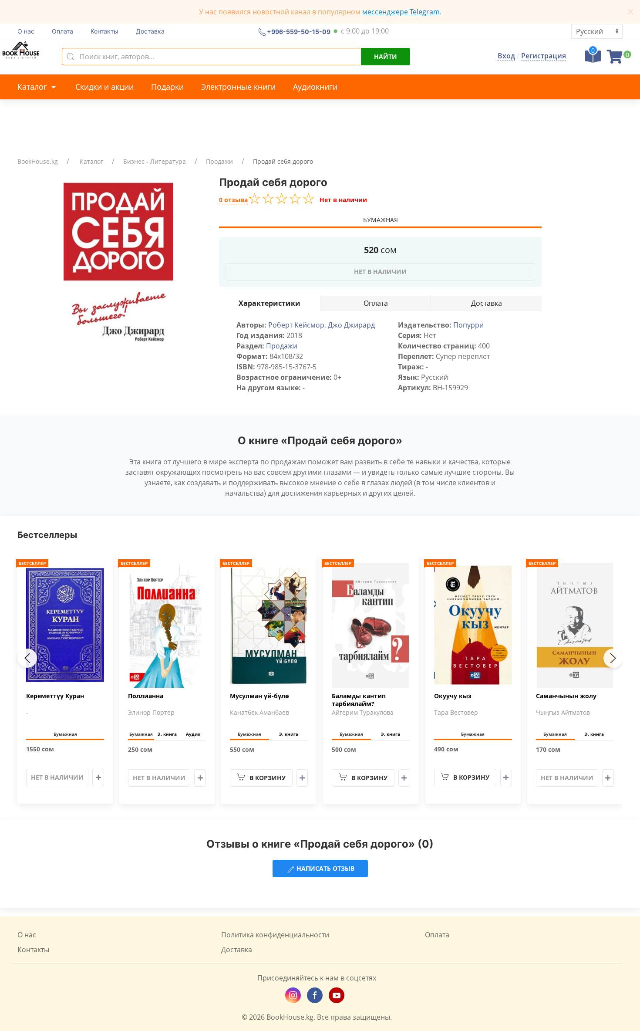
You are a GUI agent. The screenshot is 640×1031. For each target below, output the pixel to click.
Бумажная (380, 220)
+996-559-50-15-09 (298, 31)
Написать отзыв (324, 868)
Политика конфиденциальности (275, 935)
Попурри (468, 325)
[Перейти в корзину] (615, 59)
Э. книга (167, 734)
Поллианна (145, 696)
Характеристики (269, 303)
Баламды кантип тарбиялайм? (359, 700)
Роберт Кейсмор (296, 325)
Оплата (62, 31)
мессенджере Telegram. (401, 12)
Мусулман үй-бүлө (259, 696)
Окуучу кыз (453, 696)
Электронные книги (238, 86)
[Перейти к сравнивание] (593, 59)
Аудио (193, 734)
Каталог (33, 86)
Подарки (167, 86)
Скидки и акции (104, 86)
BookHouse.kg (37, 161)
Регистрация (543, 56)
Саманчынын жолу (566, 696)
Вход (506, 56)
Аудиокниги (315, 86)
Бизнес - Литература (154, 161)
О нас (25, 31)
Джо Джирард (351, 325)
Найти (385, 56)
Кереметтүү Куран (55, 696)
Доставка (150, 31)
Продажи (219, 161)
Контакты (104, 31)
